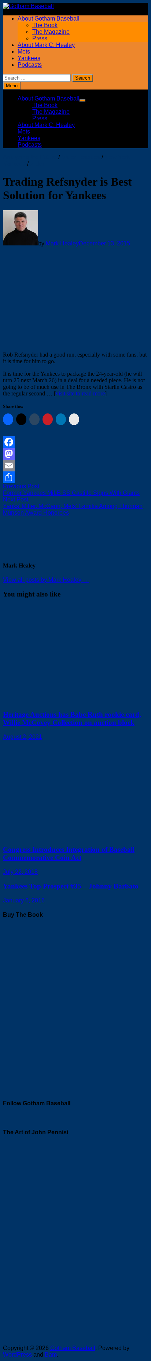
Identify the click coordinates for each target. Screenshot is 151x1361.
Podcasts (30, 65)
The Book (45, 25)
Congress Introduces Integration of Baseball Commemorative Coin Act (69, 853)
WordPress (17, 1354)
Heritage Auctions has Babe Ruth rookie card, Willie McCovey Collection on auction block (72, 718)
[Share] (75, 477)
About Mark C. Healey (46, 45)
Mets (24, 51)
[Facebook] (75, 442)
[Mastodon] (75, 454)
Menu (12, 85)
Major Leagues (80, 157)
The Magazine (51, 32)
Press (39, 38)
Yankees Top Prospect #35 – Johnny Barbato (71, 886)
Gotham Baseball (72, 1348)
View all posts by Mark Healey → (46, 580)
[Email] (75, 465)
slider (37, 164)
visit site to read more (80, 393)
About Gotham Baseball (49, 18)
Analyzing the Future (30, 157)
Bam (51, 1354)
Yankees (29, 58)
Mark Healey (62, 243)
